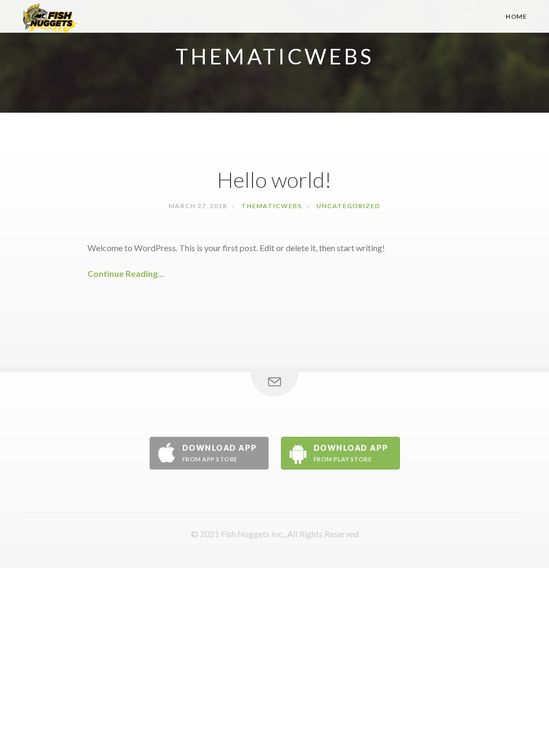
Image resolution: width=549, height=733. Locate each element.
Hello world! (274, 180)
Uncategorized (348, 206)
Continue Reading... (125, 273)
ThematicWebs (271, 206)
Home (516, 16)
